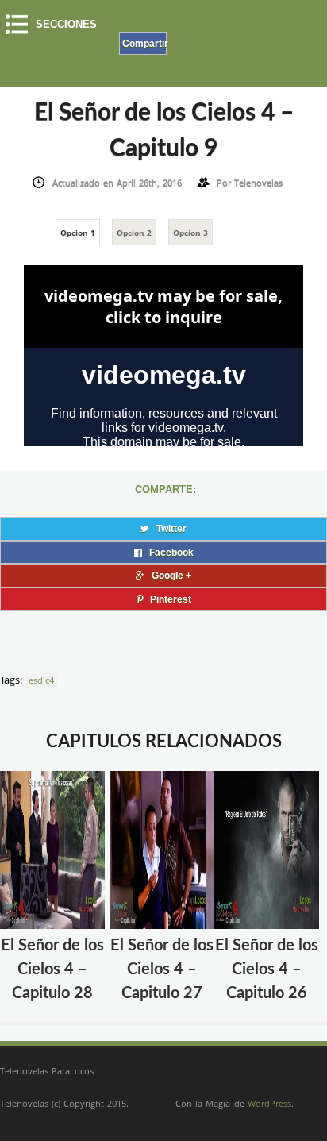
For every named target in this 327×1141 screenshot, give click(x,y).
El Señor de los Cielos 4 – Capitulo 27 (162, 969)
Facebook (168, 552)
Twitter (168, 528)
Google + (167, 575)
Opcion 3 (190, 232)
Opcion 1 (77, 232)
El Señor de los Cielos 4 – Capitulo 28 (52, 969)
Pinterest (167, 599)
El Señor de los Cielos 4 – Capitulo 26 (266, 969)
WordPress (269, 1103)
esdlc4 (41, 680)
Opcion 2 (134, 232)
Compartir (144, 43)
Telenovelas (258, 182)
